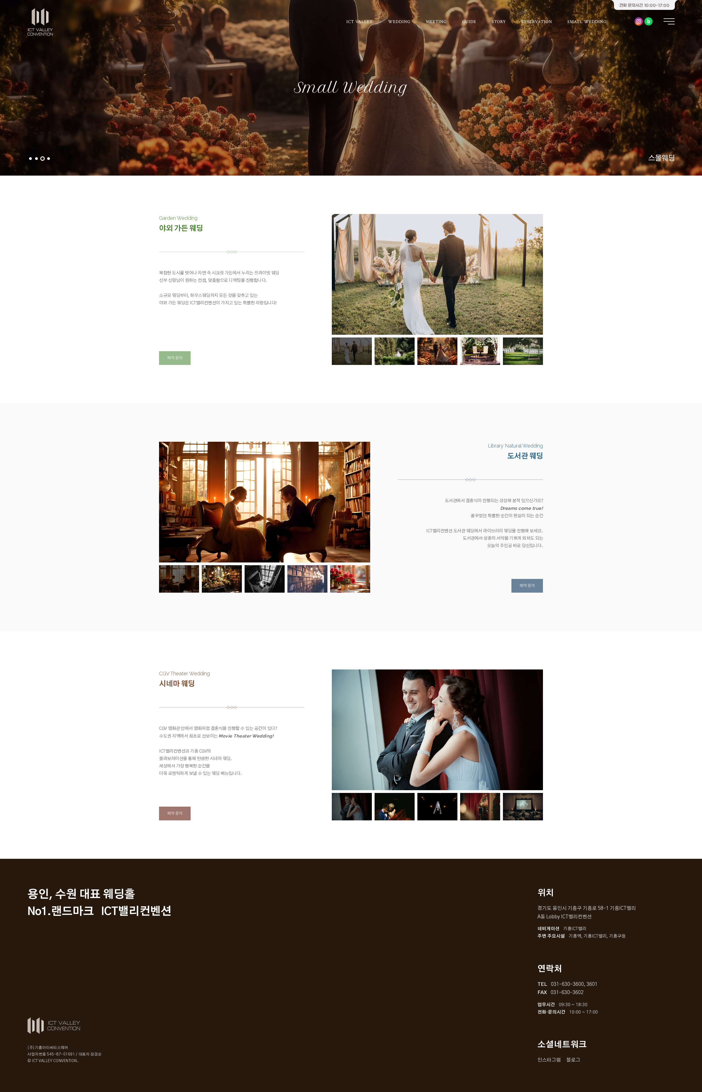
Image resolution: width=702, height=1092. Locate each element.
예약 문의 (174, 358)
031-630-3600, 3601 (574, 984)
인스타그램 (639, 21)
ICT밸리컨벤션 (41, 22)
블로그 (648, 21)
